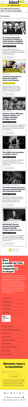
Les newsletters (6, 343)
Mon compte (5, 350)
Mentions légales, (7, 400)
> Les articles (6, 298)
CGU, (21, 400)
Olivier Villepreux (7, 111)
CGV (24, 400)
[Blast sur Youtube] (5, 393)
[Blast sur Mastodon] (14, 393)
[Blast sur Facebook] (20, 393)
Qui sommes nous (7, 326)
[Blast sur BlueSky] (11, 393)
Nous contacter (6, 354)
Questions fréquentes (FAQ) (10, 329)
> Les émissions (7, 302)
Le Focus (5, 83)
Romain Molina (14, 35)
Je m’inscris (14, 376)
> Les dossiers (6, 308)
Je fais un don (5, 336)
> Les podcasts (7, 305)
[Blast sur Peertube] (8, 393)
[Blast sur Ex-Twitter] (23, 393)
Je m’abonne (5, 333)
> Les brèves (6, 312)
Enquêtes (5, 46)
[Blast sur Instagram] (17, 393)
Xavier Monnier (6, 35)
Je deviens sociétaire (8, 340)
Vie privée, (16, 400)
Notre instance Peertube (9, 347)
